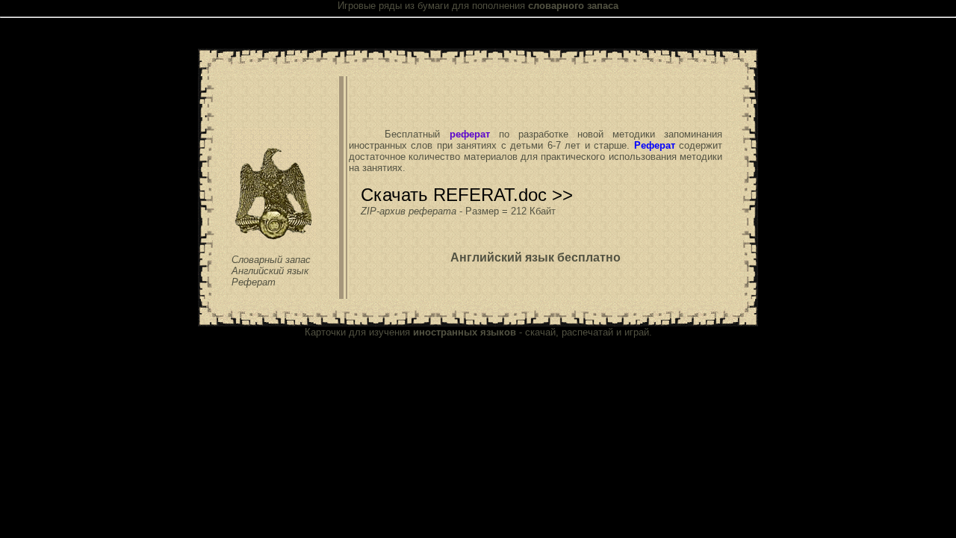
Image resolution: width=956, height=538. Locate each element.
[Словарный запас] (274, 237)
